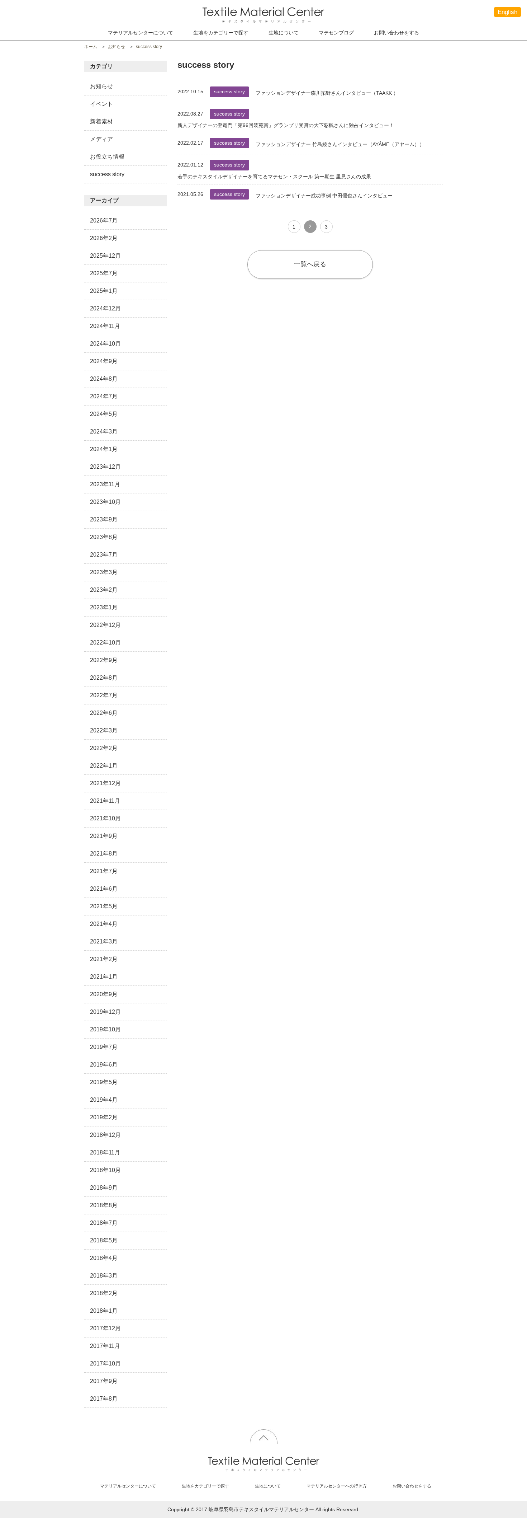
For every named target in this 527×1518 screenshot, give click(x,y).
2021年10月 (105, 818)
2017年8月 (104, 1399)
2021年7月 (104, 871)
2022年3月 (104, 730)
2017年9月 (104, 1381)
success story (107, 174)
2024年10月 (105, 344)
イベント (101, 104)
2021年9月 (104, 836)
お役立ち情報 (107, 157)
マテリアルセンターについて (140, 33)
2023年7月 (104, 555)
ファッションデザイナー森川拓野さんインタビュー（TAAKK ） (327, 93)
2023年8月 (104, 537)
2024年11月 (105, 326)
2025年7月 (104, 273)
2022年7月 (104, 695)
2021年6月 (104, 889)
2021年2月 (104, 959)
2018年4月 (104, 1258)
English (507, 12)
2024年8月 (104, 379)
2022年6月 (104, 713)
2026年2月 (104, 238)
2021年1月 (104, 977)
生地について (284, 33)
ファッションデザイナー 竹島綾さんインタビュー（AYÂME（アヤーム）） (340, 144)
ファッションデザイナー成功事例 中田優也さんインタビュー (324, 195)
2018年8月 (104, 1205)
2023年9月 (104, 519)
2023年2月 (104, 590)
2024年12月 (105, 308)
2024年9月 (104, 361)
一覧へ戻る (310, 264)
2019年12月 (105, 1012)
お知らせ (101, 86)
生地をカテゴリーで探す (205, 1486)
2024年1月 (104, 449)
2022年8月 (104, 678)
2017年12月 (105, 1328)
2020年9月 (104, 994)
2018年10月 (105, 1170)
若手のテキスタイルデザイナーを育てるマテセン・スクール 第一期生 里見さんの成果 (274, 176)
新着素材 (101, 121)
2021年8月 (104, 854)
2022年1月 (104, 766)
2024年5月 (104, 414)
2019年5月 (104, 1082)
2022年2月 (104, 748)
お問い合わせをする (396, 33)
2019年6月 (104, 1065)
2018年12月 (105, 1135)
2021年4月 (104, 924)
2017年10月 (105, 1363)
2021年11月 (105, 801)
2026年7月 (104, 220)
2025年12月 (105, 256)
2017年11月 (105, 1346)
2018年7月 (104, 1223)
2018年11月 (105, 1152)
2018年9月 (104, 1188)
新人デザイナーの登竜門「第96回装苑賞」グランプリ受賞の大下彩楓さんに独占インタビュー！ (285, 125)
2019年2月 (104, 1117)
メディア (101, 139)
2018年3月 (104, 1276)
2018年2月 (104, 1293)
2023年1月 (104, 607)
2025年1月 (104, 291)
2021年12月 (105, 783)
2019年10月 (105, 1029)
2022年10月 (105, 642)
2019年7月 (104, 1047)
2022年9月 (104, 660)
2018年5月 (104, 1240)
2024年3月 (104, 431)
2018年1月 (104, 1311)
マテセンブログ (336, 33)
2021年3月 (104, 941)
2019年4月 (104, 1100)
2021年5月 (104, 906)
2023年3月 (104, 572)
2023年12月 (105, 467)
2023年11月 (105, 484)
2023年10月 (105, 502)
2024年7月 (104, 396)
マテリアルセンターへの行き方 (337, 1486)
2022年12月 (105, 625)
